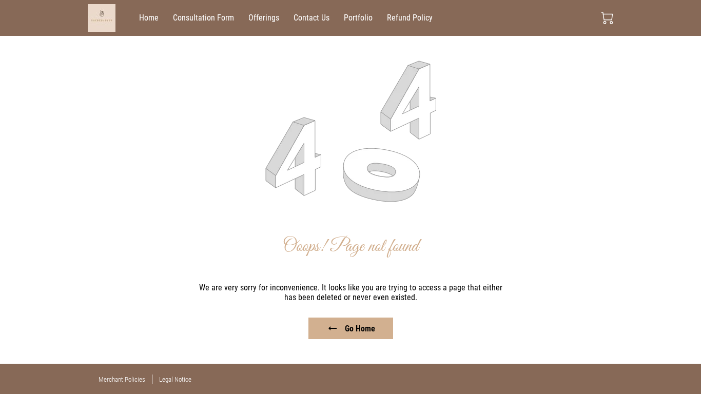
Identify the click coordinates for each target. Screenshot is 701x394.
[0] (607, 18)
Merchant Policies (122, 379)
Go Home (360, 328)
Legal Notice (175, 379)
